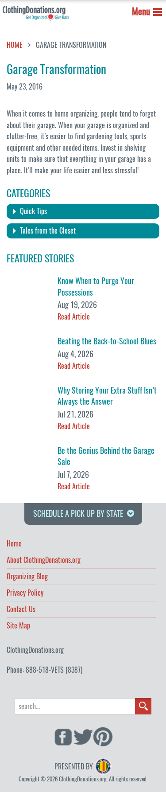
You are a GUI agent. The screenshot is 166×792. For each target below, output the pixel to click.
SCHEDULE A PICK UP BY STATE (78, 513)
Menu (141, 11)
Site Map (18, 626)
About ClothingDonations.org (44, 561)
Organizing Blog (27, 577)
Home (15, 45)
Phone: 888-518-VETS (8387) (44, 670)
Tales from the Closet (48, 230)
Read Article (74, 316)
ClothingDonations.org (35, 650)
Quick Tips (33, 211)
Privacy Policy (25, 593)
